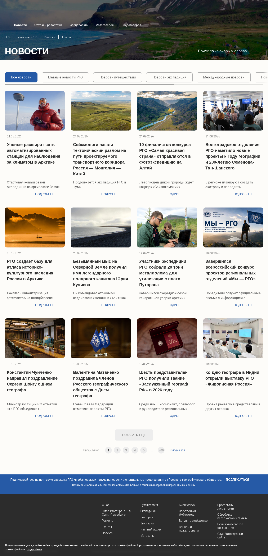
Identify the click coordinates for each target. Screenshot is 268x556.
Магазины (147, 535)
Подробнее (44, 194)
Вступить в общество (193, 520)
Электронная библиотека (188, 512)
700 (161, 450)
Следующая (177, 450)
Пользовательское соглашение (230, 526)
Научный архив (150, 529)
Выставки (147, 523)
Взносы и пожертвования (189, 528)
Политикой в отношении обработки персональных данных (160, 485)
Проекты (107, 533)
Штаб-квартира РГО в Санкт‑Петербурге (116, 512)
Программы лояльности (225, 506)
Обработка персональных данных (232, 516)
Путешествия (149, 505)
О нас (106, 505)
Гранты (107, 527)
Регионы (107, 520)
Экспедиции (148, 511)
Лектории (146, 517)
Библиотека (187, 505)
